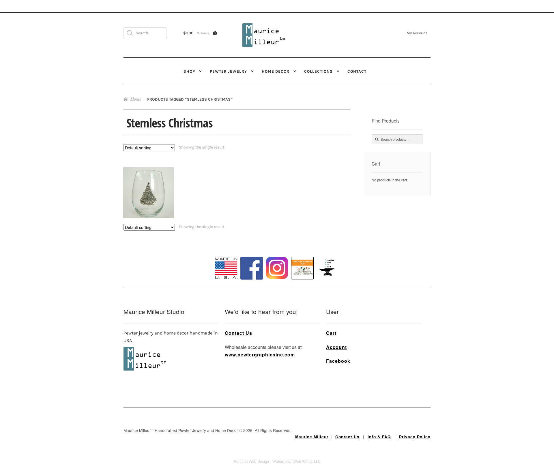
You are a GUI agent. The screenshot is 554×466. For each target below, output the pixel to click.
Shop (189, 71)
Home (135, 99)
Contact (356, 71)
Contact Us (238, 333)
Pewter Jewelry (228, 71)
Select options (148, 182)
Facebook (338, 361)
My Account (417, 33)
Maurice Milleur (311, 436)
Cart (331, 333)
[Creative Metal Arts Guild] (328, 268)
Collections (318, 71)
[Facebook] (251, 268)
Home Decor (275, 71)
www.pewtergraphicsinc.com (260, 354)
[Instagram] (277, 268)
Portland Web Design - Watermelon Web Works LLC (277, 461)
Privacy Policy (415, 436)
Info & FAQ (379, 436)
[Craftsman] (302, 268)
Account (336, 347)
